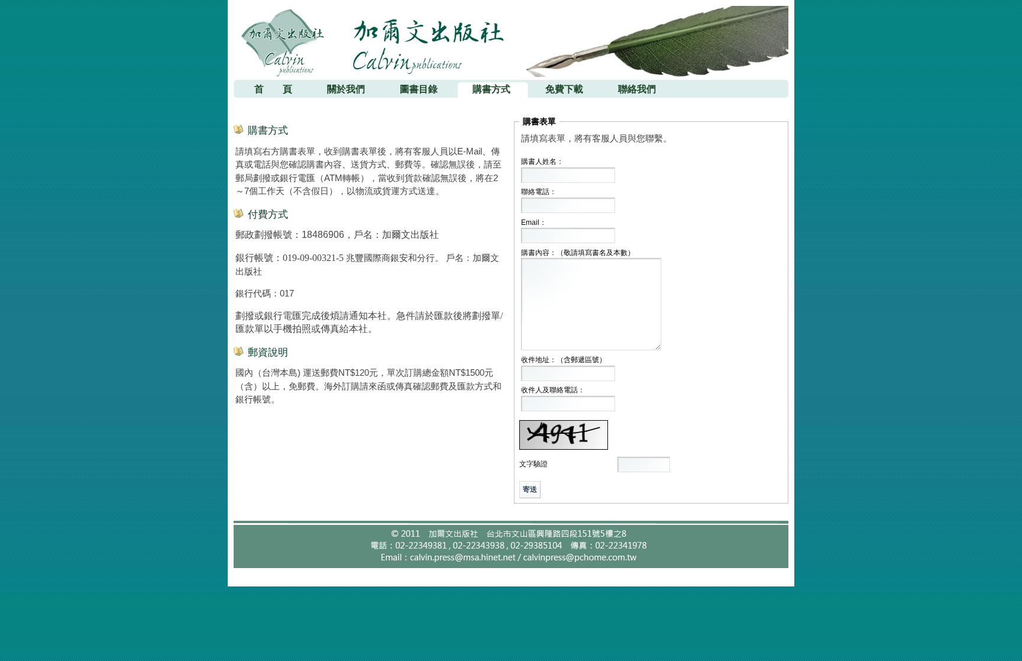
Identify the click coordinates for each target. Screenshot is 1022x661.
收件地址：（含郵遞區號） (563, 359)
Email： (533, 222)
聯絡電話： (539, 191)
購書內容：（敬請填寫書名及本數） (578, 252)
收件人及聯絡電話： (553, 390)
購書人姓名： (542, 161)
